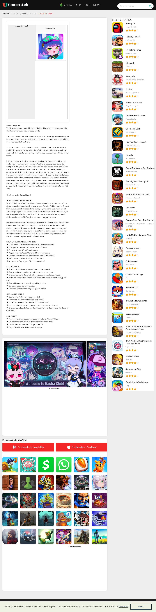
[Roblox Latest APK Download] (117, 93)
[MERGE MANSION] (10, 482)
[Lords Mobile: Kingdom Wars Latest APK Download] (117, 238)
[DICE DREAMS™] (99, 464)
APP (78, 5)
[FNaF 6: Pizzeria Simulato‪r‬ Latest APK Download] (117, 198)
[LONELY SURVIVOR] (63, 536)
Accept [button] (141, 607)
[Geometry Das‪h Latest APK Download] (117, 132)
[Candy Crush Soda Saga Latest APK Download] (117, 385)
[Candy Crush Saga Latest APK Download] (117, 278)
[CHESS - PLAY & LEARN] (28, 482)
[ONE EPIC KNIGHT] (46, 482)
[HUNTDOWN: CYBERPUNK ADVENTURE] (81, 500)
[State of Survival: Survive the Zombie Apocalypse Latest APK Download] (117, 331)
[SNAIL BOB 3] (10, 464)
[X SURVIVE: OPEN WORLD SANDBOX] (99, 536)
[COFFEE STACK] (99, 518)
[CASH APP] (46, 464)
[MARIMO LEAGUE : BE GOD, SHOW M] (46, 536)
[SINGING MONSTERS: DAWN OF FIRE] (63, 518)
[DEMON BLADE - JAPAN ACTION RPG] (28, 500)
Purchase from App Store (84, 447)
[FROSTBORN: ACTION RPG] (81, 536)
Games (68, 5)
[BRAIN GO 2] (28, 464)
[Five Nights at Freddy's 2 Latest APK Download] (117, 185)
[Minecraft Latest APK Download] (117, 66)
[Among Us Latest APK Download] (117, 27)
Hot (87, 5)
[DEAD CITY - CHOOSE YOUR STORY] (10, 536)
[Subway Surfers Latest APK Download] (117, 40)
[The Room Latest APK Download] (117, 211)
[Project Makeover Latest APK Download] (117, 106)
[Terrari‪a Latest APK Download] (117, 158)
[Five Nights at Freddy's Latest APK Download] (117, 145)
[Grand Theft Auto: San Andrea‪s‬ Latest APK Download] (117, 171)
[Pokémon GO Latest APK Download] (117, 291)
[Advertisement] (21, 73)
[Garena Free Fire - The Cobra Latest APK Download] (117, 225)
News (96, 5)
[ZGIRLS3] (99, 482)
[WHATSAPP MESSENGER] (63, 464)
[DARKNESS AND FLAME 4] (10, 518)
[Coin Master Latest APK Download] (117, 265)
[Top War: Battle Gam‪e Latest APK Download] (117, 119)
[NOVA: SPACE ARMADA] (10, 500)
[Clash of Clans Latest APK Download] (117, 359)
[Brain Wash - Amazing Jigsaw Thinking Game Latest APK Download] (117, 345)
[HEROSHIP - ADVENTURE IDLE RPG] (81, 518)
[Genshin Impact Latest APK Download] (117, 251)
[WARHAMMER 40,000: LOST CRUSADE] (81, 482)
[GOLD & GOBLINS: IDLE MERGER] (46, 500)
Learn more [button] (123, 607)
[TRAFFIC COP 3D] (28, 536)
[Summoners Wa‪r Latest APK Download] (117, 372)
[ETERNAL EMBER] (46, 518)
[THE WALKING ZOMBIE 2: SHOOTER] (28, 518)
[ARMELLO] (63, 482)
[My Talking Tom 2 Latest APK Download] (117, 53)
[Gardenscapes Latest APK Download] (117, 317)
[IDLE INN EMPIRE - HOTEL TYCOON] (99, 500)
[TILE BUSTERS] (81, 464)
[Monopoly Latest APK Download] (117, 79)
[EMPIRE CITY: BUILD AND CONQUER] (63, 500)
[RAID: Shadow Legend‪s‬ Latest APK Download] (117, 304)
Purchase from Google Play (31, 447)
